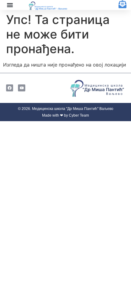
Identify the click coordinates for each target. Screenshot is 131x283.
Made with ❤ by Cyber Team (65, 115)
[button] (10, 5)
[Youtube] (21, 87)
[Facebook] (9, 87)
